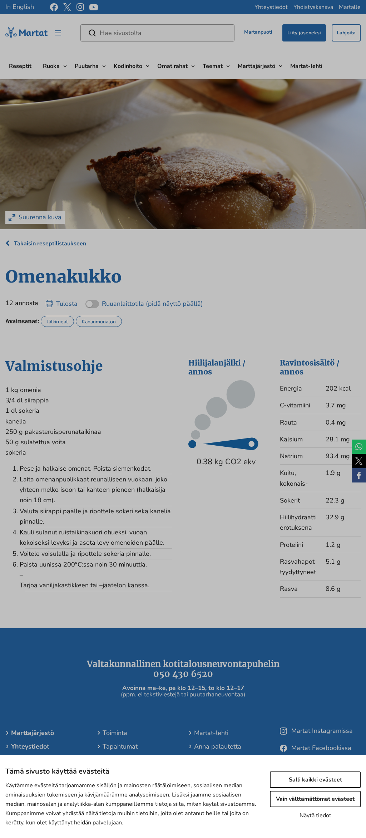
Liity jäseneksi (304, 32)
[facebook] (54, 7)
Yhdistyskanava (313, 7)
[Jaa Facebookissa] (359, 475)
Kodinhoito (128, 66)
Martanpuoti (258, 32)
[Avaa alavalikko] (65, 65)
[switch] (144, 301)
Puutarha (87, 66)
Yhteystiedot (271, 7)
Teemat (213, 66)
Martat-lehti (306, 66)
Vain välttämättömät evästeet (315, 799)
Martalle (350, 7)
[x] (67, 7)
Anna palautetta (217, 746)
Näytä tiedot (315, 815)
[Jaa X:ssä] (359, 461)
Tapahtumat (120, 746)
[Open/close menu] (58, 33)
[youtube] (93, 7)
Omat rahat (172, 66)
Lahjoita (346, 32)
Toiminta (115, 733)
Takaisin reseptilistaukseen (49, 244)
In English (19, 7)
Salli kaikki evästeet (315, 780)
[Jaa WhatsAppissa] (359, 447)
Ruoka (51, 66)
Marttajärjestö (256, 66)
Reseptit (20, 66)
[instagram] (80, 7)
